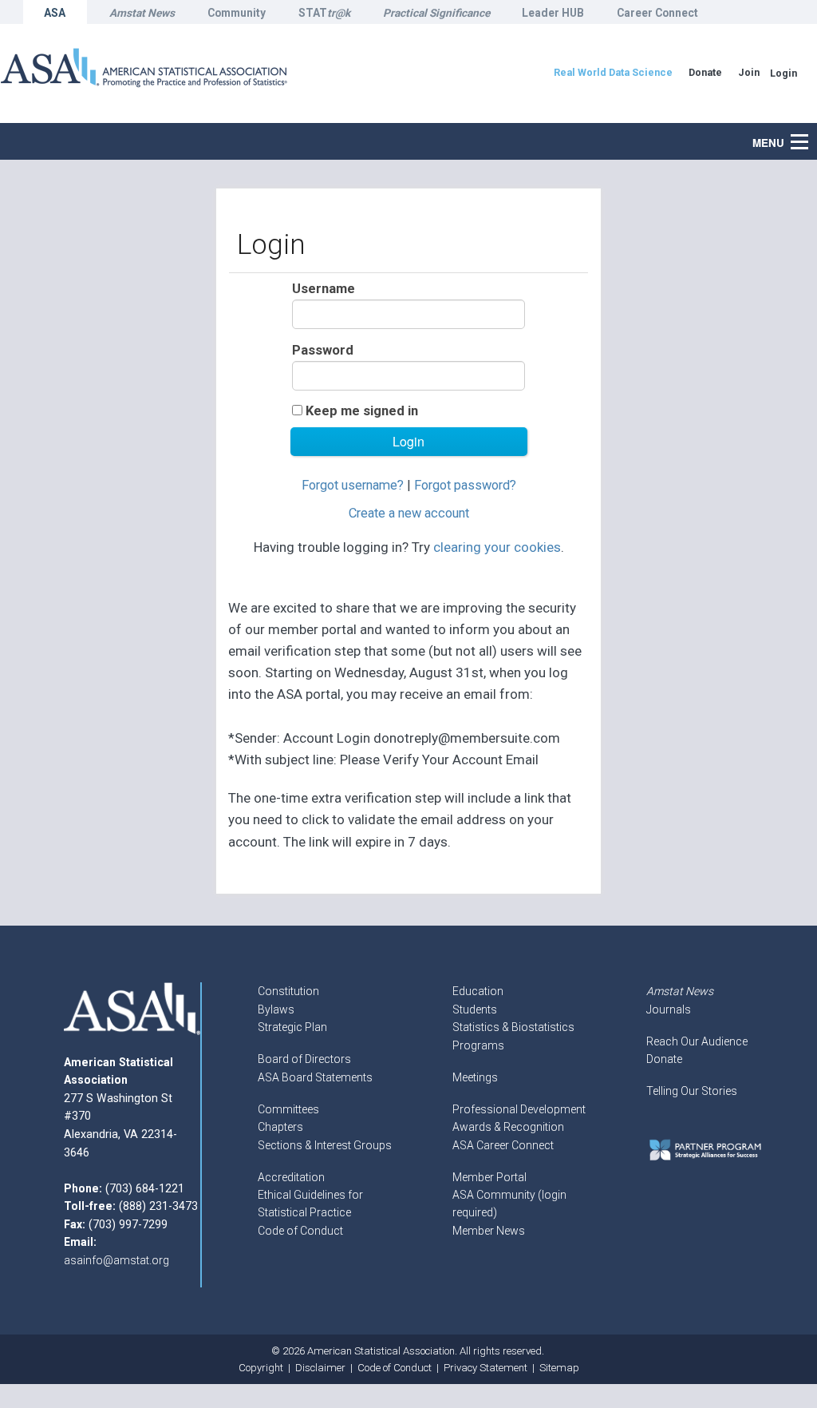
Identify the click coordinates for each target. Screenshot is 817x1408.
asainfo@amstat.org (116, 1260)
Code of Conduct (300, 1230)
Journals (668, 1009)
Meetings (475, 1077)
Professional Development (519, 1109)
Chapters (280, 1126)
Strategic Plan (292, 1027)
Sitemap (559, 1368)
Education (477, 991)
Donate (664, 1059)
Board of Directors (304, 1059)
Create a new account (409, 513)
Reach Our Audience (697, 1041)
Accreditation (291, 1177)
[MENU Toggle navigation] (808, 133)
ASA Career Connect (503, 1145)
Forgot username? (353, 485)
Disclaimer (320, 1368)
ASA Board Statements (315, 1077)
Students (474, 1009)
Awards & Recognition (508, 1126)
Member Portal (489, 1177)
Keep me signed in (362, 410)
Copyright (261, 1368)
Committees (288, 1109)
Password (322, 350)
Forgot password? (465, 485)
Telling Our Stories (691, 1091)
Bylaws (276, 1009)
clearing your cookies (497, 547)
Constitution (288, 991)
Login (783, 73)
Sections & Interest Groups (325, 1145)
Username (323, 288)
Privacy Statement (485, 1368)
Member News (488, 1230)
